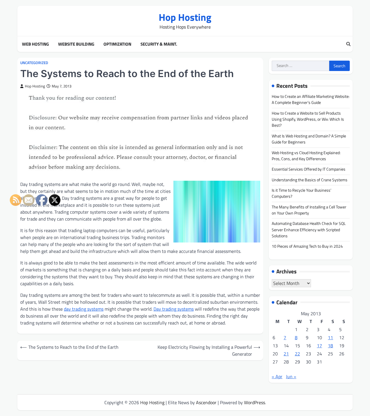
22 (297, 353)
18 (330, 345)
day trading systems (83, 308)
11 (330, 337)
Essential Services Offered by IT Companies (308, 169)
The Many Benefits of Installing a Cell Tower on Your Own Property (309, 210)
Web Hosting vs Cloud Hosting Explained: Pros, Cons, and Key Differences (306, 156)
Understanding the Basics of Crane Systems (309, 180)
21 (286, 353)
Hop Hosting (185, 17)
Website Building (76, 44)
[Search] (348, 44)
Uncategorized (34, 63)
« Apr (277, 376)
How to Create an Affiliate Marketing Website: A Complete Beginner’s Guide (310, 99)
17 (319, 345)
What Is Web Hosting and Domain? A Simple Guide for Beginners (309, 139)
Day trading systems (173, 308)
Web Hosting (35, 44)
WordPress (254, 402)
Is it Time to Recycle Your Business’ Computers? (301, 193)
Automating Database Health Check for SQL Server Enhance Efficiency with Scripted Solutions (309, 229)
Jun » (291, 376)
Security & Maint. (158, 44)
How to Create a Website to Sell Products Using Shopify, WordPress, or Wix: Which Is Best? (308, 119)
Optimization (117, 44)
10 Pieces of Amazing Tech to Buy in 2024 (307, 246)
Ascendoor (206, 402)
